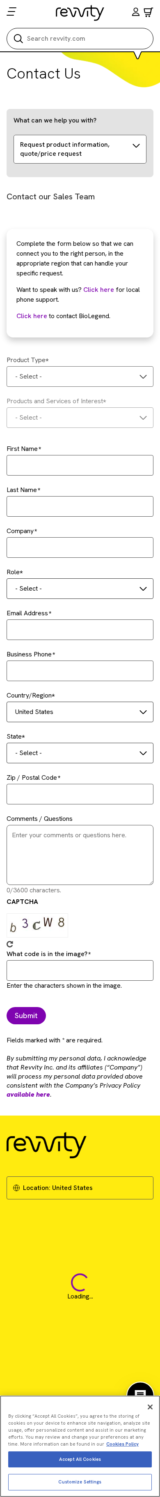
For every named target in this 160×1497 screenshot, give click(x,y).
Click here (98, 289)
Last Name (22, 489)
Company (20, 531)
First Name (22, 448)
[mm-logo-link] (80, 12)
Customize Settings (79, 1482)
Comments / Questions (40, 818)
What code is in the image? (47, 953)
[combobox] (80, 376)
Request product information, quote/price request (65, 149)
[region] (80, 1446)
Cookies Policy (122, 1444)
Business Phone (29, 654)
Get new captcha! (10, 944)
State (14, 736)
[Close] (150, 1407)
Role (13, 572)
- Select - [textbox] (28, 376)
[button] (135, 12)
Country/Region (29, 695)
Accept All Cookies (80, 1459)
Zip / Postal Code (32, 777)
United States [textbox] (34, 711)
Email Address (27, 613)
